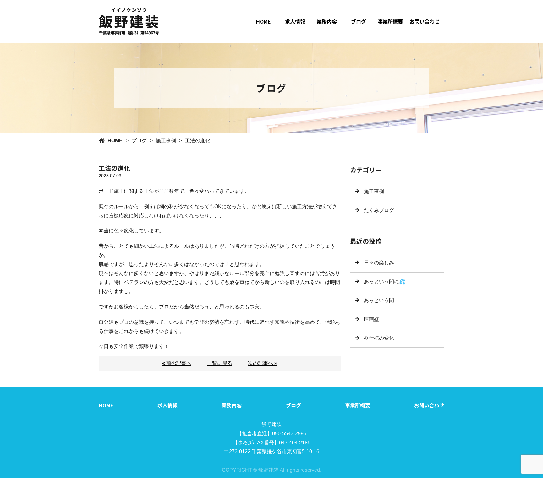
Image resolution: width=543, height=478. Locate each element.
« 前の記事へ (176, 363)
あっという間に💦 (384, 281)
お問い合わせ (424, 21)
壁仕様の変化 (379, 338)
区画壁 (371, 319)
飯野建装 (271, 424)
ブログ (358, 21)
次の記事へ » (262, 363)
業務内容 (327, 21)
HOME (263, 21)
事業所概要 (390, 21)
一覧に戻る (219, 363)
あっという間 (379, 300)
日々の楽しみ (379, 262)
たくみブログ (379, 210)
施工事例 (166, 140)
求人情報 (295, 21)
